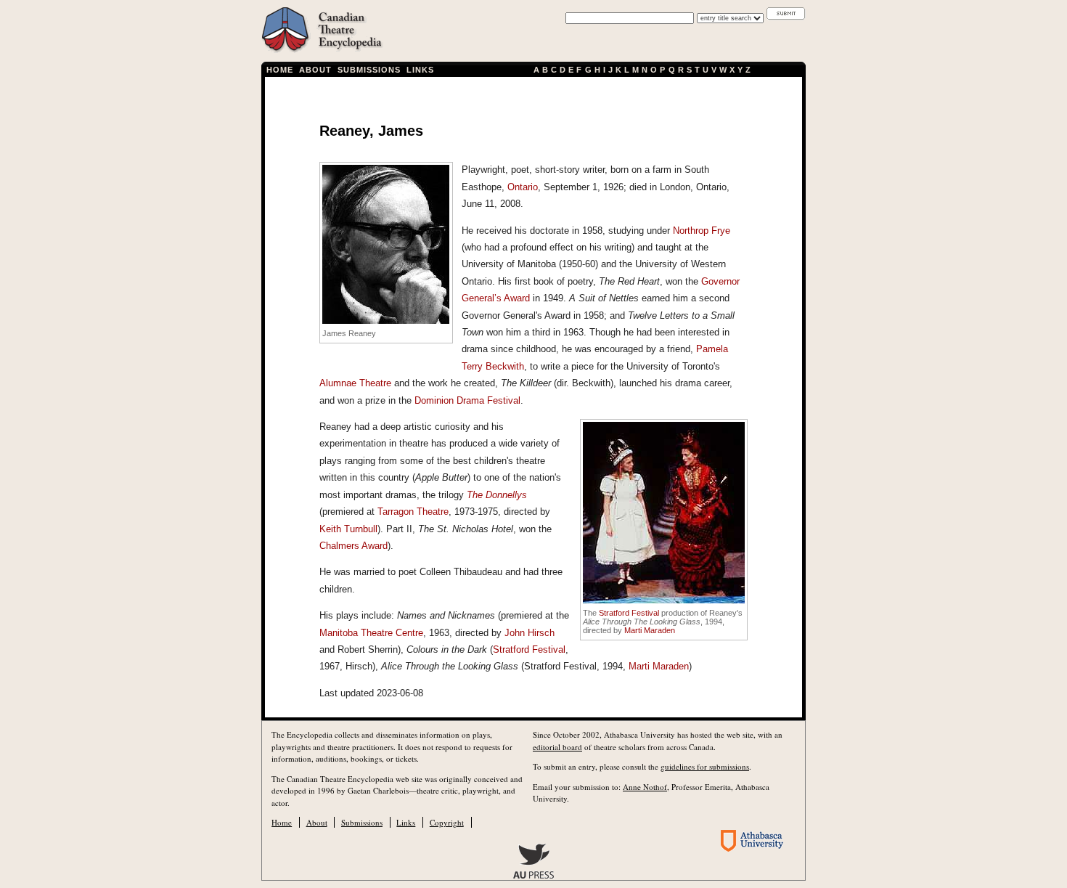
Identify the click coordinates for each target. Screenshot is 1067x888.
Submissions (369, 69)
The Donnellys (497, 494)
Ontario (522, 187)
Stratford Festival (629, 612)
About (315, 69)
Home (279, 69)
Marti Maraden (649, 630)
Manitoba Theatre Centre (371, 632)
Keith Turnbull (348, 529)
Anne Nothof (645, 786)
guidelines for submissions (705, 766)
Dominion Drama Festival (467, 400)
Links (420, 69)
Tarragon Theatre (413, 511)
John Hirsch (529, 632)
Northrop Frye (701, 230)
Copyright (447, 822)
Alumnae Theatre (355, 383)
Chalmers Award (353, 545)
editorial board (557, 746)
